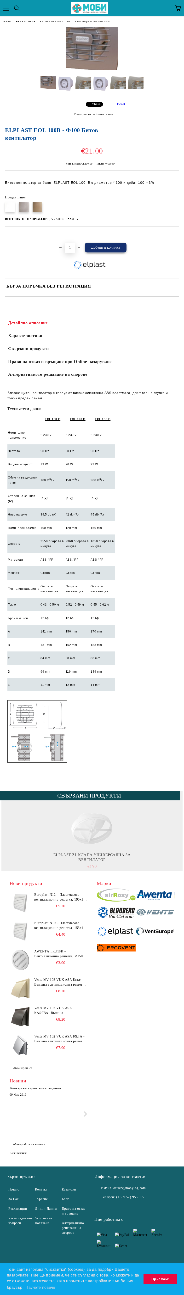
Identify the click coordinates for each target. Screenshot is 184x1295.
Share (96, 104)
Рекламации (17, 1208)
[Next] (84, 1114)
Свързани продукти (28, 348)
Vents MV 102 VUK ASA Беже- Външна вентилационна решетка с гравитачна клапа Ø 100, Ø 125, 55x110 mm (60, 982)
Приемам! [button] (160, 1279)
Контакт (41, 1189)
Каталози (69, 1189)
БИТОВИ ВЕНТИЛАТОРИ (55, 21)
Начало (7, 21)
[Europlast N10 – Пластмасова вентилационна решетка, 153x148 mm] (20, 931)
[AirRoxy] (116, 896)
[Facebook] (100, 1207)
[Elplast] (116, 932)
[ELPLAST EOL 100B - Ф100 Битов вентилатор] (92, 68)
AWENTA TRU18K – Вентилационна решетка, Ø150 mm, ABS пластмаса (58, 954)
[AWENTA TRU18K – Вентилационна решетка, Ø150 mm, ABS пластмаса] (20, 960)
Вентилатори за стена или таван (92, 21)
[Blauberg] (116, 913)
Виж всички (18, 1153)
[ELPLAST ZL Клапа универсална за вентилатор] (92, 828)
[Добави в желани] (175, 235)
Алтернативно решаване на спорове (73, 1227)
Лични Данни (46, 1208)
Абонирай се (23, 1068)
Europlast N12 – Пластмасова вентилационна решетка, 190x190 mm (60, 897)
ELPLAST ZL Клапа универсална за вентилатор (92, 857)
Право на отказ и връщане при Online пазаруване (60, 361)
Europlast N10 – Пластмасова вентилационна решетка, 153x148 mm (60, 925)
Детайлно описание (28, 322)
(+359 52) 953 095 (130, 1197)
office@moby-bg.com (129, 1188)
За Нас (13, 1199)
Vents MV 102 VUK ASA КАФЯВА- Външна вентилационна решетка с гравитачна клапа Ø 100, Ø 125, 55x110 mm (59, 1010)
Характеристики (25, 335)
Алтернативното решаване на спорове (47, 374)
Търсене (41, 1199)
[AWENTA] (155, 896)
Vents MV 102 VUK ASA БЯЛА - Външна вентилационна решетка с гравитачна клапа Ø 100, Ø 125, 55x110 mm (60, 1039)
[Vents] (155, 913)
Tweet (120, 104)
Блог (65, 1199)
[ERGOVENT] (116, 948)
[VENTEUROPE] (155, 932)
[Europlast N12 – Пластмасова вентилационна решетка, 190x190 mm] (20, 903)
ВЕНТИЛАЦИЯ (25, 21)
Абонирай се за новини (29, 1144)
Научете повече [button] (40, 1287)
